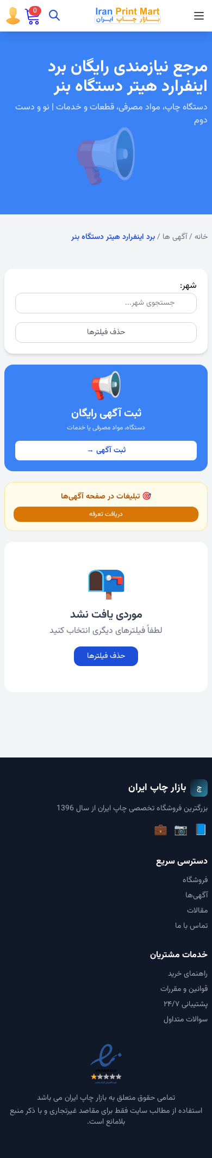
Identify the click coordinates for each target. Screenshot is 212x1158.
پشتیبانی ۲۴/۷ (186, 1005)
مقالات (197, 911)
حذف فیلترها (106, 332)
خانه (201, 237)
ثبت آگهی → (106, 451)
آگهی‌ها (196, 896)
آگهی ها (175, 237)
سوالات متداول (186, 1020)
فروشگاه (195, 880)
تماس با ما (191, 926)
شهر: (188, 286)
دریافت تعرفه (106, 514)
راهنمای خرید (188, 974)
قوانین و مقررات (184, 989)
